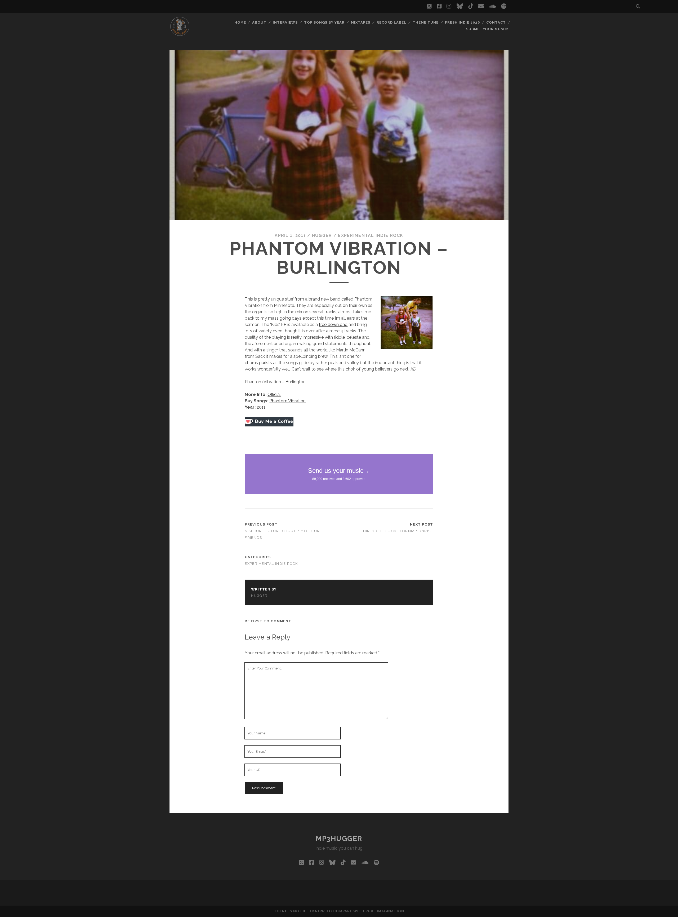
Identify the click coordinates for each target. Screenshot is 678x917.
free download (333, 324)
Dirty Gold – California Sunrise (398, 531)
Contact (496, 22)
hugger (322, 235)
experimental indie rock (370, 235)
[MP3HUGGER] (180, 34)
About (259, 22)
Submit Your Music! (487, 29)
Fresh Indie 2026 (462, 22)
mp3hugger (339, 839)
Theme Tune (426, 22)
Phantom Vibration (287, 400)
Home (240, 22)
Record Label (392, 22)
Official (274, 394)
